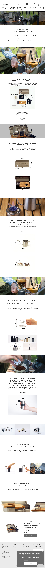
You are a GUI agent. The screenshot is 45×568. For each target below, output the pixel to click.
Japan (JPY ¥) (33, 3)
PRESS (39, 7)
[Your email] (38, 550)
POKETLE (15, 546)
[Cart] (41, 5)
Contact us (4, 551)
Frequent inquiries (12, 8)
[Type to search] (21, 4)
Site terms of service (6, 553)
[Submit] (27, 4)
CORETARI (15, 550)
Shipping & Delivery (19, 8)
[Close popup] (43, 552)
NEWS (34, 7)
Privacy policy (4, 555)
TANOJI (14, 548)
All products (5, 8)
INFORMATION (27, 7)
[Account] (38, 5)
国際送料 (3, 550)
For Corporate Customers (7, 559)
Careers (3, 561)
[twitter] (28, 546)
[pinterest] (26, 546)
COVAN (14, 547)
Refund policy (4, 558)
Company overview (5, 552)
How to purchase (5, 546)
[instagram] (23, 546)
